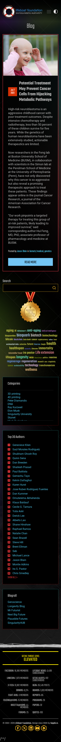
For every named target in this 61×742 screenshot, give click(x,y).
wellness (31, 370)
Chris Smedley (21, 573)
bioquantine (10, 335)
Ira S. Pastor (20, 568)
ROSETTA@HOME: (18, 705)
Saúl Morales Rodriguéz (26, 449)
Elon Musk (14, 410)
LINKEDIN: (11, 678)
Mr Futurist (14, 610)
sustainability (19, 366)
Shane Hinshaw (22, 524)
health (51, 343)
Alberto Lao (19, 520)
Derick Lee (18, 515)
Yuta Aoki (18, 511)
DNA (10, 404)
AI (15, 331)
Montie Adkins (21, 564)
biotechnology (49, 335)
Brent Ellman (20, 546)
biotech (36, 335)
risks (45, 362)
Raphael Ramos (22, 529)
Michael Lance (21, 555)
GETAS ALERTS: (39, 678)
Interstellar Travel (15, 353)
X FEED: (11, 685)
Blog (30, 26)
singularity (51, 362)
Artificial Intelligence (49, 331)
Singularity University (20, 414)
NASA (31, 357)
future (30, 344)
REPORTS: (37, 695)
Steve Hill (18, 542)
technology (31, 365)
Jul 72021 (13, 92)
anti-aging (34, 331)
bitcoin (9, 339)
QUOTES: (36, 712)
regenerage (14, 361)
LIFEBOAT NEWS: (39, 671)
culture (51, 340)
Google (43, 344)
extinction (23, 344)
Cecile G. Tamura (22, 506)
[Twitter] (24, 728)
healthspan (16, 348)
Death (55, 340)
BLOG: (35, 685)
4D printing (14, 397)
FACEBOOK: (9, 671)
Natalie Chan (20, 533)
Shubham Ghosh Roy (25, 453)
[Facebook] (17, 728)
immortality (46, 348)
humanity (28, 349)
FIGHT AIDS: (13, 695)
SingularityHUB (16, 622)
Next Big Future (16, 614)
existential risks (12, 344)
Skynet (11, 417)
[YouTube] (37, 728)
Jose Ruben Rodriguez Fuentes (30, 489)
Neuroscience (38, 358)
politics (45, 358)
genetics (48, 251)
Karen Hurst (19, 484)
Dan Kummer (20, 493)
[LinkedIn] (31, 728)
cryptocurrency (43, 340)
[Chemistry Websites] (30, 308)
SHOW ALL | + (13, 577)
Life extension (44, 353)
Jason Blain (22, 251)
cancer (34, 339)
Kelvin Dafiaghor (22, 480)
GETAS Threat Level (30, 658)
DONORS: (19, 690)
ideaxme (35, 349)
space (10, 365)
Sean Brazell (20, 537)
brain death (27, 340)
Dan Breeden (20, 462)
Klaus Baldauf (21, 502)
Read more (31, 262)
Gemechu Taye (21, 475)
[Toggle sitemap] (49, 11)
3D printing (14, 393)
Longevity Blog (16, 606)
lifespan (10, 357)
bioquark (23, 335)
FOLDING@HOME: (10, 700)
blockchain (18, 339)
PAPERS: (36, 705)
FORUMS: (22, 712)
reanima (53, 357)
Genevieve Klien (22, 445)
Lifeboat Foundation (23, 723)
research (41, 362)
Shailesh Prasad (22, 467)
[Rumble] (44, 728)
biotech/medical (36, 251)
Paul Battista (20, 471)
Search (54, 288)
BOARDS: (36, 690)
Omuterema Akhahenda (26, 498)
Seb (15, 551)
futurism (37, 344)
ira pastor (29, 353)
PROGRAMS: (37, 700)
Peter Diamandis (17, 400)
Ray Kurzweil (15, 407)
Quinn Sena (19, 458)
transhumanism (47, 365)
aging (10, 331)
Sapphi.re (54, 723)
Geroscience (15, 602)
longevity (22, 357)
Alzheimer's (21, 331)
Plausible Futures (17, 618)
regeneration (29, 361)
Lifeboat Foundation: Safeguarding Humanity (22, 11)
